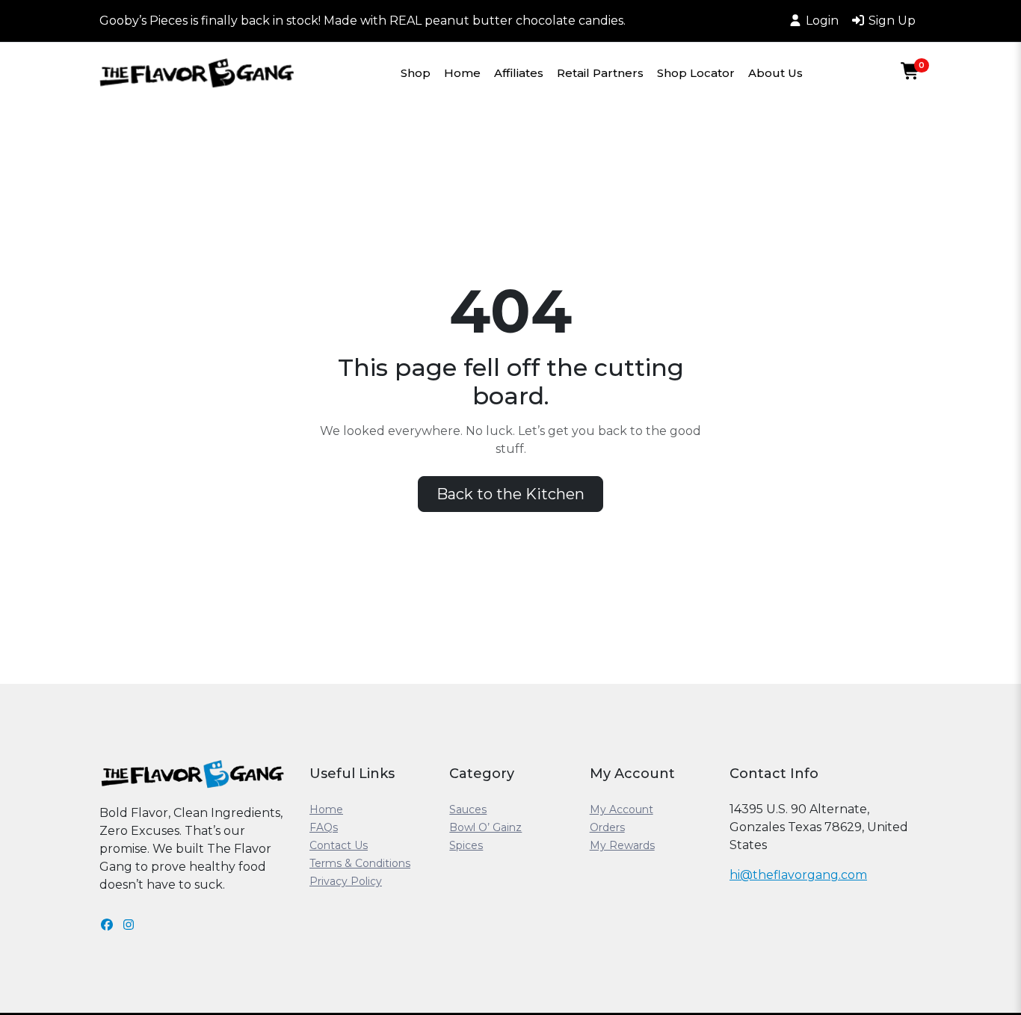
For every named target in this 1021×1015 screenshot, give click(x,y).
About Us (775, 73)
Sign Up (892, 20)
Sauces (468, 809)
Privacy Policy (345, 881)
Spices (466, 845)
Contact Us (338, 845)
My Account (621, 809)
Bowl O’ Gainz (485, 827)
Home (462, 73)
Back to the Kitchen (510, 494)
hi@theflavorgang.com (798, 875)
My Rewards (622, 845)
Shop (416, 73)
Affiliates (518, 73)
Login (822, 20)
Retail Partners (600, 73)
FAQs (323, 827)
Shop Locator (696, 73)
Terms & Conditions (359, 863)
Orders (607, 827)
